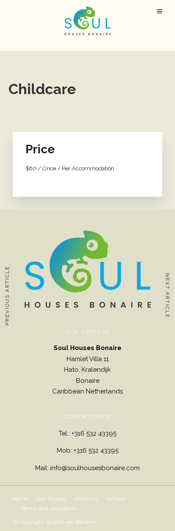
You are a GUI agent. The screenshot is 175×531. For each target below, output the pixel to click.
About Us (85, 499)
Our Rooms (51, 499)
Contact (115, 499)
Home (20, 499)
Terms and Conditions (48, 508)
